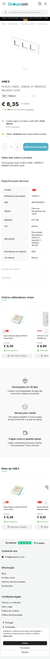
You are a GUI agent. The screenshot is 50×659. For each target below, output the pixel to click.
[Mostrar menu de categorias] (4, 3)
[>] (46, 332)
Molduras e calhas (28, 24)
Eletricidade (13, 24)
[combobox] (25, 12)
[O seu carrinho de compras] (40, 3)
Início (4, 24)
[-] (5, 147)
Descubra (30, 110)
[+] (17, 147)
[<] (4, 332)
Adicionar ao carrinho (35, 147)
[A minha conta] (45, 3)
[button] (27, 96)
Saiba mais (7, 636)
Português (10, 627)
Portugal (9, 622)
